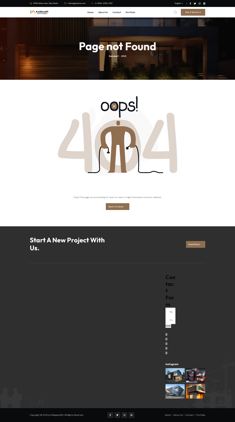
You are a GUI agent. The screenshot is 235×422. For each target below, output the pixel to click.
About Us (103, 12)
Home (90, 12)
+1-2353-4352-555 (103, 3)
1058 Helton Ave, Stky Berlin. (45, 3)
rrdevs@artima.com (77, 3)
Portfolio (130, 12)
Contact (116, 12)
